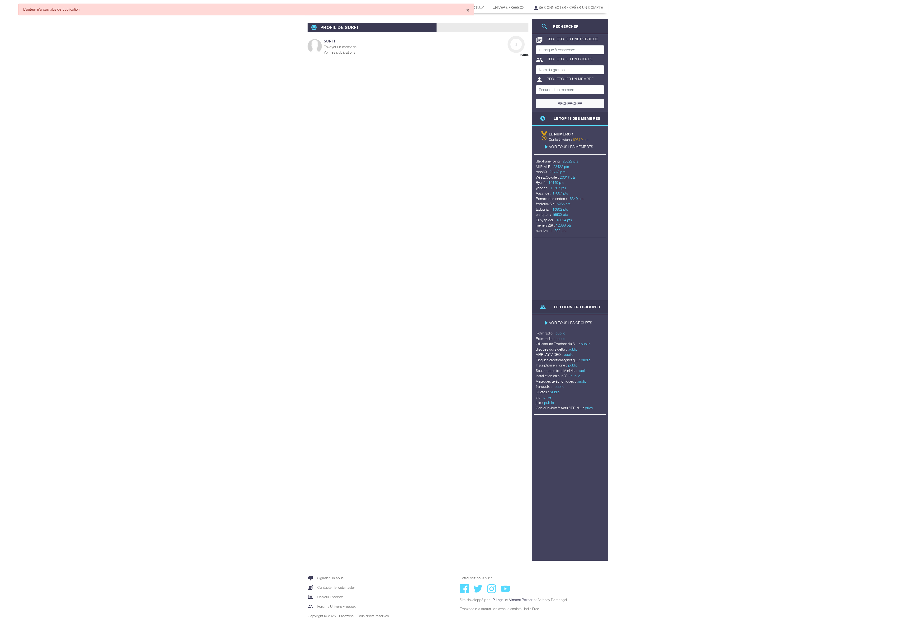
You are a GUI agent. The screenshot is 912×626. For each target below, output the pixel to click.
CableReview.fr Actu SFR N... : (560, 408)
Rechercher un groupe (564, 59)
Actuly (477, 7)
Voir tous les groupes (570, 322)
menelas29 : (546, 225)
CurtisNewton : (561, 139)
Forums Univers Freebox (332, 606)
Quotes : (543, 392)
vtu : (539, 397)
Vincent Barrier (520, 600)
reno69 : (543, 172)
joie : (540, 402)
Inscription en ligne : (552, 365)
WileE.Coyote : (548, 177)
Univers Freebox (508, 7)
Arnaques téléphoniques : (556, 381)
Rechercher (570, 103)
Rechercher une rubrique (567, 39)
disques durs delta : (552, 349)
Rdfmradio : (546, 333)
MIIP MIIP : (544, 166)
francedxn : (545, 386)
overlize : (543, 230)
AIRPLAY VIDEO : (550, 354)
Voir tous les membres (571, 146)
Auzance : (544, 193)
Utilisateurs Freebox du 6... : (558, 344)
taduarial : (544, 209)
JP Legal (497, 600)
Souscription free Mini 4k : (557, 370)
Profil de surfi (339, 27)
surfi (329, 41)
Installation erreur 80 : (553, 376)
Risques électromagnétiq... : (558, 360)
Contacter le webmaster (331, 587)
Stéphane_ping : (549, 161)
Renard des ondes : (552, 198)
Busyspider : (546, 220)
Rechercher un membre (565, 79)
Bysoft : (542, 182)
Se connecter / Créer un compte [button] (570, 7)
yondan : (543, 188)
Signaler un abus (326, 578)
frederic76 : (545, 204)
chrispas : (544, 214)
